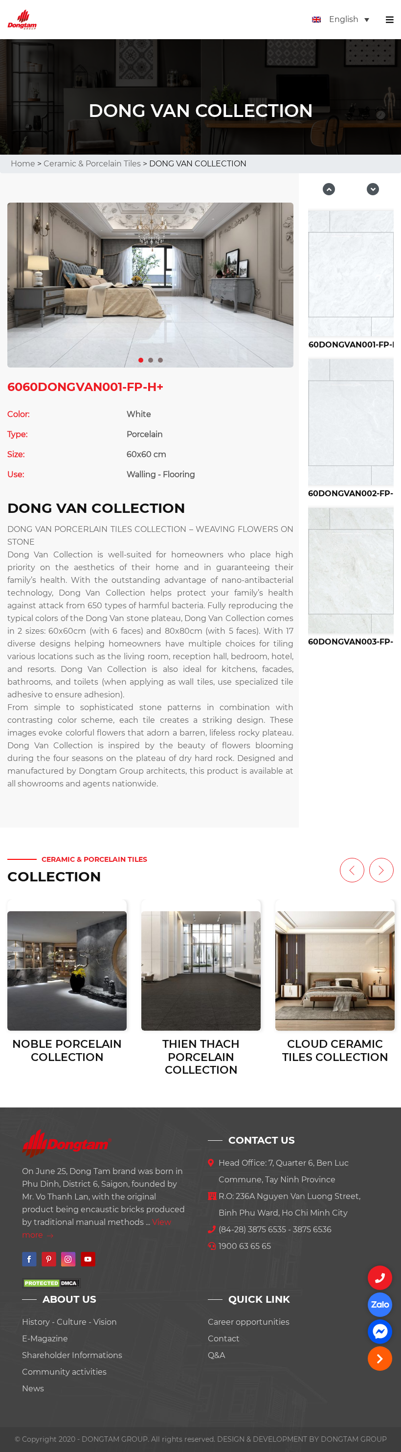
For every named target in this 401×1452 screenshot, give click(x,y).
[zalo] (380, 1304)
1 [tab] (141, 358)
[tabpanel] (150, 285)
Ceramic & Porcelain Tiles (92, 163)
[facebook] (380, 1331)
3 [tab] (161, 358)
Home (23, 163)
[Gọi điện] (380, 1278)
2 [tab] (151, 358)
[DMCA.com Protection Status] (51, 1282)
